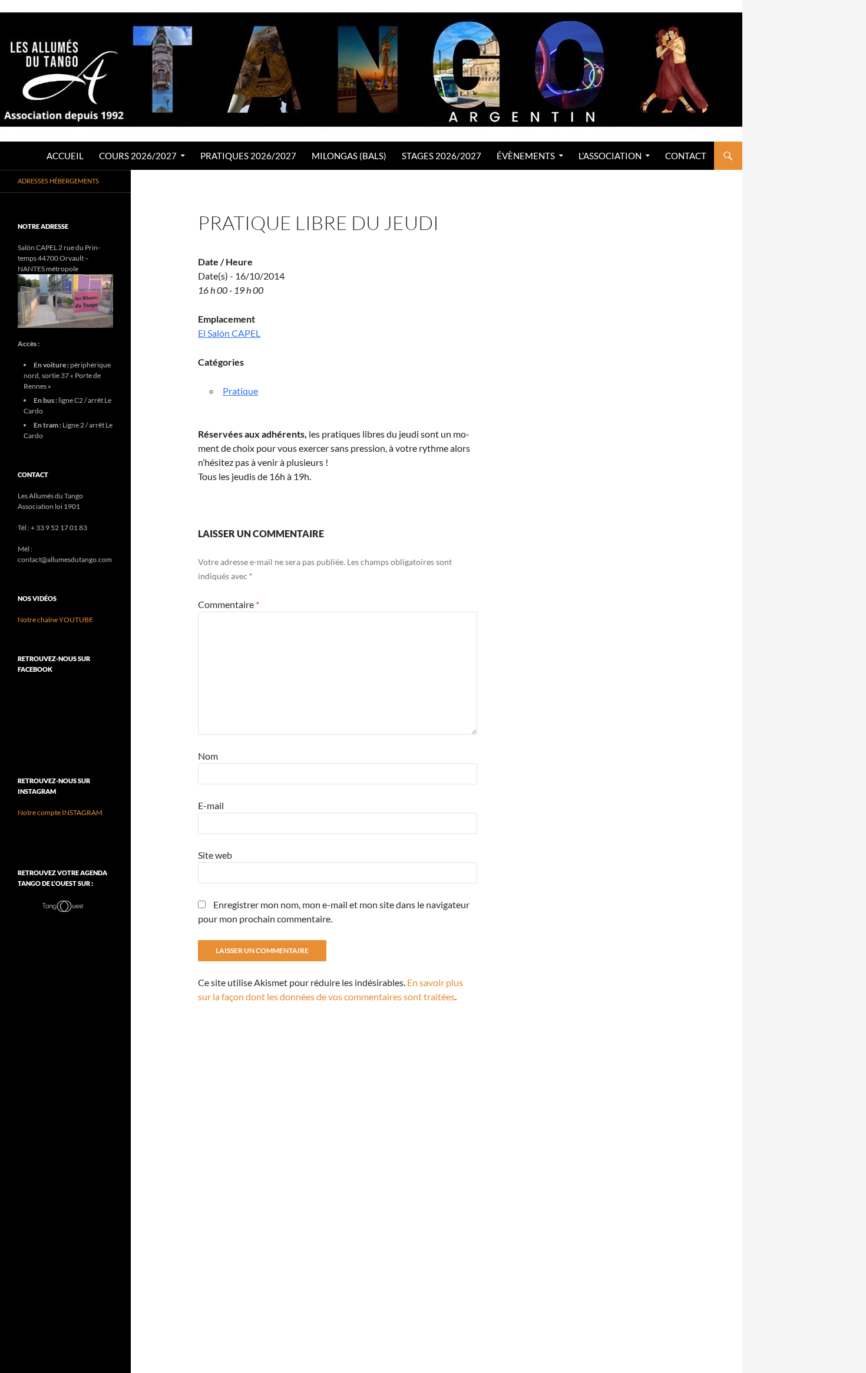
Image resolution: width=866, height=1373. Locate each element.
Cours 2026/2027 (138, 155)
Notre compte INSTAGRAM (60, 812)
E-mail (211, 805)
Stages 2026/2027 (441, 155)
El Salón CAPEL (229, 333)
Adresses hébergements (58, 181)
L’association (610, 155)
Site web (215, 854)
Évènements (526, 155)
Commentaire (228, 604)
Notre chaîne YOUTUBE (55, 619)
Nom (208, 755)
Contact (685, 155)
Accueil (65, 155)
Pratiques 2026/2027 (248, 155)
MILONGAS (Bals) (349, 155)
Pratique (240, 390)
